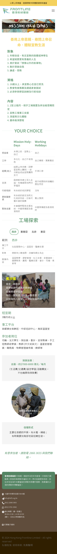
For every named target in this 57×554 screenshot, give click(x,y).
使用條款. (18, 545)
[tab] (14, 232)
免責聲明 (28, 545)
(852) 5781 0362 (11, 507)
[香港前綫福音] (22, 10)
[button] (53, 10)
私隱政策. (7, 545)
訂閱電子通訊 (9, 524)
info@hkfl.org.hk (11, 498)
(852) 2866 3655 (11, 502)
